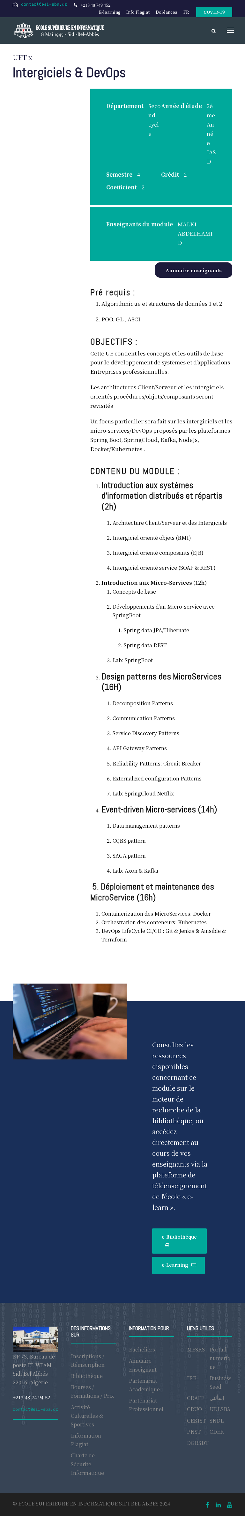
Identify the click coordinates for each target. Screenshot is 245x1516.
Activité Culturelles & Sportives (87, 1415)
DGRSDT (198, 1442)
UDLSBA (220, 1409)
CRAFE (195, 1398)
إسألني (217, 1398)
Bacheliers (142, 1349)
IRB (192, 1378)
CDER (217, 1431)
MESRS (196, 1349)
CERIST (196, 1420)
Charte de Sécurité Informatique (87, 1464)
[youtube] (229, 1504)
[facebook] (207, 1504)
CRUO (194, 1409)
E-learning (109, 12)
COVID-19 (214, 12)
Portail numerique (220, 1358)
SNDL (217, 1420)
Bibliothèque (87, 1376)
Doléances (166, 12)
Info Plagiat (138, 12)
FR (186, 12)
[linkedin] (218, 1504)
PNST (194, 1431)
